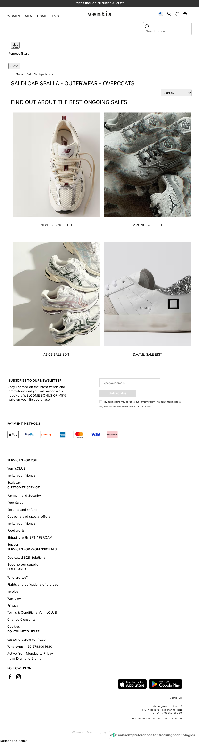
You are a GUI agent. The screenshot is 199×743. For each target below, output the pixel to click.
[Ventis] (99, 13)
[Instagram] (18, 676)
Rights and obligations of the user (33, 584)
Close (14, 66)
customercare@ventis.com (28, 639)
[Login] (169, 14)
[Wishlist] (177, 14)
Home (42, 16)
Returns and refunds (23, 509)
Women (13, 16)
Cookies (13, 626)
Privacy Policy (147, 401)
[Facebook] (10, 676)
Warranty (14, 598)
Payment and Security (24, 495)
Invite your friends (21, 475)
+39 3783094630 (38, 646)
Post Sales (15, 502)
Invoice (12, 591)
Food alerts (16, 530)
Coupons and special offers (28, 516)
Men (28, 16)
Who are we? (17, 577)
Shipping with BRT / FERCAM (29, 537)
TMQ (55, 16)
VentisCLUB (16, 468)
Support (13, 544)
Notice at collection (13, 741)
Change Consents (21, 619)
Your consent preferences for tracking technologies (152, 735)
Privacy (12, 605)
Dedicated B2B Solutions (26, 557)
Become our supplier (23, 564)
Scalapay (14, 482)
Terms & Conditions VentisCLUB (32, 612)
